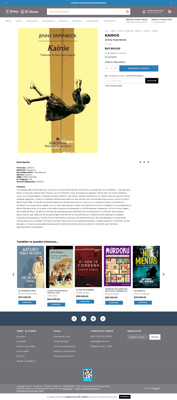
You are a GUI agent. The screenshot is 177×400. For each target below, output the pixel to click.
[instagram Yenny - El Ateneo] (74, 318)
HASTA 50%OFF (110, 21)
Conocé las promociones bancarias (88, 3)
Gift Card (20, 356)
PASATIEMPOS (32, 21)
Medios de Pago (61, 341)
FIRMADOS (63, 21)
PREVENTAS (77, 21)
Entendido (124, 397)
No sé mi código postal (113, 85)
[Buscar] (127, 11)
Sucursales (21, 341)
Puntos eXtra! (23, 351)
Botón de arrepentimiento (87, 388)
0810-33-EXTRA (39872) (101, 336)
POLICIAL (147, 31)
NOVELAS (138, 31)
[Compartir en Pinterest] (148, 162)
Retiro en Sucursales (26, 346)
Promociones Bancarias (64, 346)
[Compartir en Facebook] (140, 162)
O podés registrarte (154, 13)
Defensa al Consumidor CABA (30, 391)
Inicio (106, 31)
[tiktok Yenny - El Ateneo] (102, 318)
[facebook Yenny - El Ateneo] (83, 318)
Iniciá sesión (158, 11)
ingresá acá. (67, 388)
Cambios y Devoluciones (65, 351)
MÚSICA (19, 21)
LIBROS (8, 21)
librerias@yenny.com (99, 341)
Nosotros (21, 336)
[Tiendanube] (152, 389)
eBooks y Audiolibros (26, 361)
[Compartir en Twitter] (144, 162)
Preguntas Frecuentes (64, 356)
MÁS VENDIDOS (48, 21)
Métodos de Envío (62, 336)
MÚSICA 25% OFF (92, 21)
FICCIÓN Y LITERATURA (125, 31)
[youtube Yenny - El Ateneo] (93, 318)
